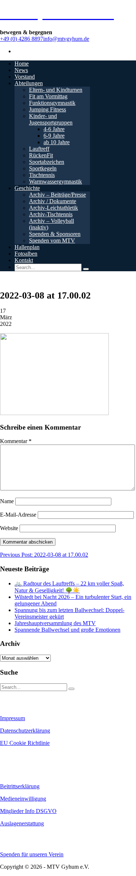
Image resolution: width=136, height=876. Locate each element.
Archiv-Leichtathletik (53, 208)
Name (7, 501)
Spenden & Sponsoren (55, 234)
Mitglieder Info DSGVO (28, 811)
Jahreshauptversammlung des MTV (55, 623)
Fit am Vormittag (48, 96)
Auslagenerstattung (22, 823)
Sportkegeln (43, 168)
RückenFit (41, 155)
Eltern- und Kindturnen (55, 90)
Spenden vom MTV (52, 240)
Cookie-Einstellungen (22, 755)
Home (22, 63)
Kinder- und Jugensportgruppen (51, 119)
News (21, 70)
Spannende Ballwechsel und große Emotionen (67, 630)
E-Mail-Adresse (18, 515)
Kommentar (16, 441)
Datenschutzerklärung (25, 730)
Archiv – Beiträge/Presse (57, 195)
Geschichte (27, 188)
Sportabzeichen (46, 162)
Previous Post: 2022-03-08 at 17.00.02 (44, 555)
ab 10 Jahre (57, 142)
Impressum (12, 718)
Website (9, 528)
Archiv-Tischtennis (51, 214)
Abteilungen (29, 83)
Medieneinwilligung (23, 799)
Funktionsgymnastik (52, 103)
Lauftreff (39, 149)
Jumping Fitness (47, 109)
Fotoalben (26, 253)
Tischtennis (42, 175)
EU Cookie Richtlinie (25, 743)
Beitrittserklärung (20, 786)
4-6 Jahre (54, 129)
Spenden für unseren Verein (31, 854)
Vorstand (25, 77)
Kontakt (24, 260)
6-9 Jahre (54, 136)
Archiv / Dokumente (52, 201)
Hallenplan (27, 247)
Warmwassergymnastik (55, 181)
